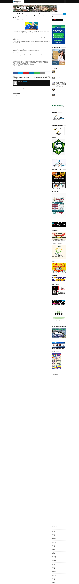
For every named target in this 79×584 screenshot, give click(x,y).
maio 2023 (59, 582)
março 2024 (59, 568)
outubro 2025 (59, 542)
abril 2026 (59, 534)
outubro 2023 (59, 575)
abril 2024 (59, 567)
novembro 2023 (59, 574)
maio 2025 (59, 549)
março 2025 (59, 552)
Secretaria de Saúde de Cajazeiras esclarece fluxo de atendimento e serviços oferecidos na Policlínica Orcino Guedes (61, 84)
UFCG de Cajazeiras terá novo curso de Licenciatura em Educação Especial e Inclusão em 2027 (61, 96)
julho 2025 (59, 546)
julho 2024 (59, 563)
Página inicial (15, 11)
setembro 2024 (59, 560)
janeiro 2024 (59, 571)
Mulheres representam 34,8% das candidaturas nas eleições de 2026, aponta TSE (61, 89)
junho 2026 (59, 531)
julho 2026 (59, 530)
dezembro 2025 (59, 539)
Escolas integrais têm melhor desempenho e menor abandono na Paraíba (61, 78)
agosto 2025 (59, 545)
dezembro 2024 (59, 556)
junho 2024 (59, 564)
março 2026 (59, 535)
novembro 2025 (59, 541)
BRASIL (18, 11)
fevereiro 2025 (59, 553)
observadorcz (15, 19)
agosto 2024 (59, 561)
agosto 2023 (59, 578)
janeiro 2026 (59, 538)
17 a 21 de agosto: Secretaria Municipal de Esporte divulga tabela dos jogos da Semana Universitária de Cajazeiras (60, 72)
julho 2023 (59, 579)
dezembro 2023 (59, 572)
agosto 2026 (59, 528)
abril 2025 (59, 550)
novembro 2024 (59, 557)
